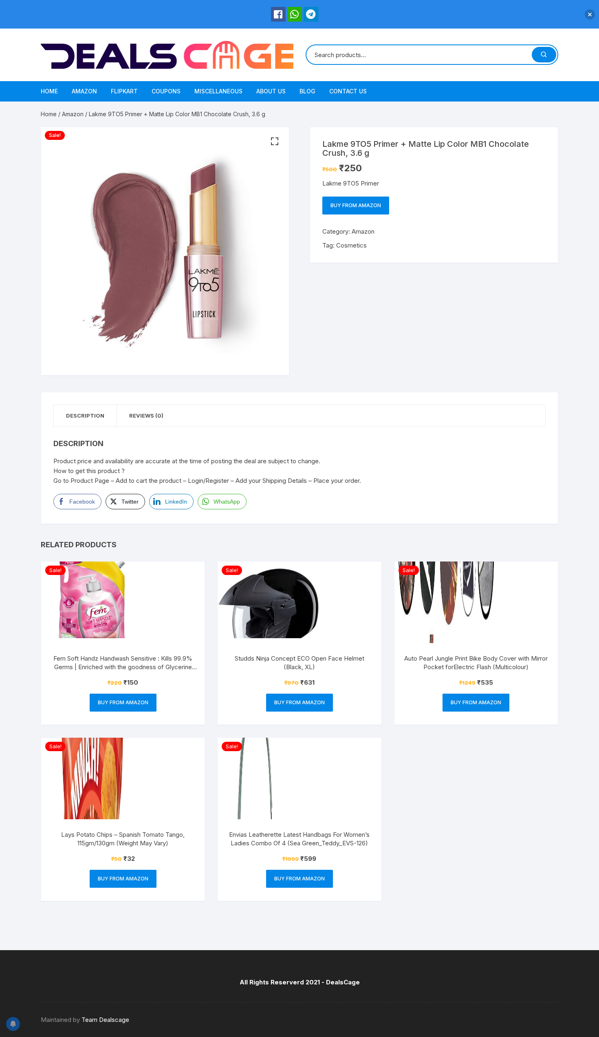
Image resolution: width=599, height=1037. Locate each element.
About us (271, 91)
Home (49, 91)
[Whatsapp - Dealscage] (294, 14)
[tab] (85, 416)
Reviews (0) (146, 415)
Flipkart (124, 91)
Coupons (166, 91)
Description (85, 415)
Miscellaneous (218, 91)
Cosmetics (351, 245)
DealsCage (343, 982)
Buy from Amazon (355, 205)
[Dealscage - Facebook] (278, 14)
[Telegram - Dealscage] (311, 14)
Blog (307, 91)
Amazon (84, 91)
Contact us (348, 91)
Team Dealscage (105, 1020)
